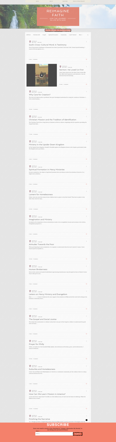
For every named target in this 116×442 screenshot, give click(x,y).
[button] (86, 420)
